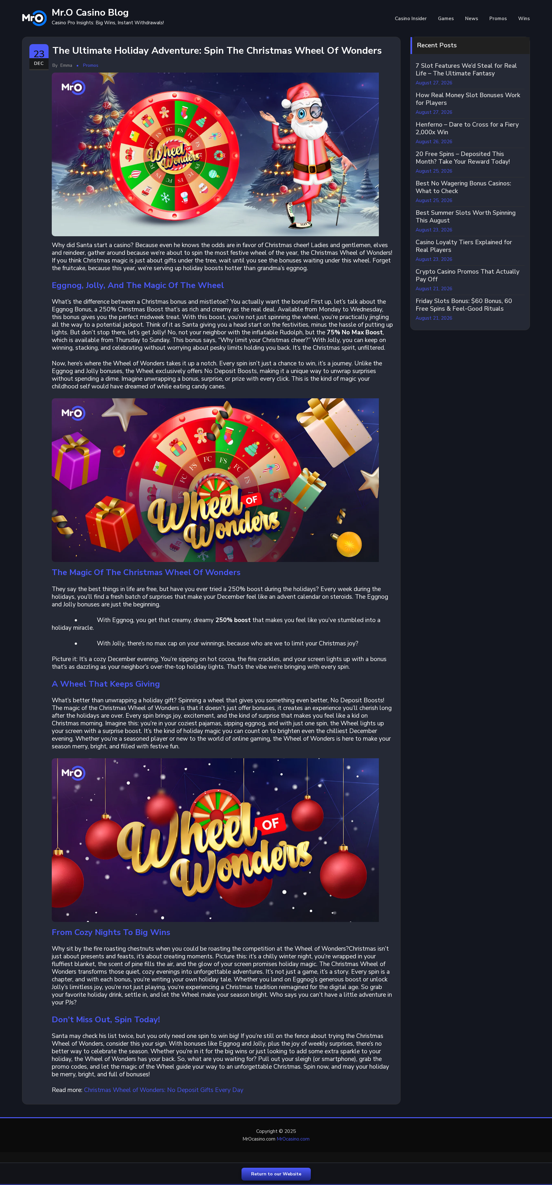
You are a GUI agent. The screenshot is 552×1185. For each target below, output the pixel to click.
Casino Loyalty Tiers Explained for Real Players (464, 246)
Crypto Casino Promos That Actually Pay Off (467, 276)
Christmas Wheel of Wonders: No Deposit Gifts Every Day (163, 1090)
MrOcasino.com (293, 1139)
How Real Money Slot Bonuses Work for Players (468, 99)
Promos (498, 18)
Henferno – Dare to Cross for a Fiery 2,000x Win (467, 128)
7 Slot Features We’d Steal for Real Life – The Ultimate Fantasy (466, 70)
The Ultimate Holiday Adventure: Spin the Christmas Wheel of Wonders (217, 50)
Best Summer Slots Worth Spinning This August (466, 217)
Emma (62, 65)
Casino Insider (411, 18)
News (471, 18)
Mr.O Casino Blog (90, 12)
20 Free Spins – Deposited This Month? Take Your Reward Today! (463, 158)
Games (446, 18)
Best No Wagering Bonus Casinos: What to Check (463, 187)
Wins (524, 18)
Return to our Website (276, 1174)
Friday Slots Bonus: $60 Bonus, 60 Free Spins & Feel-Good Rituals (464, 305)
